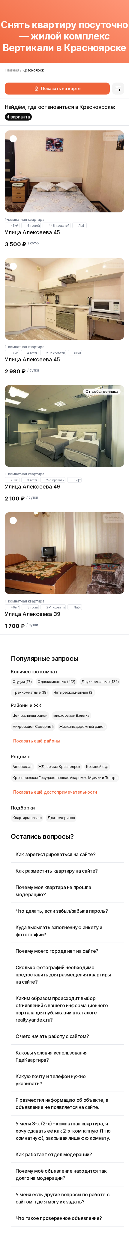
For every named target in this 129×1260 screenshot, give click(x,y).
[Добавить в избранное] (13, 138)
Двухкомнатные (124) (99, 681)
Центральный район (30, 715)
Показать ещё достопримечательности (55, 792)
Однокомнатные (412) (56, 681)
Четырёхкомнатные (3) (74, 692)
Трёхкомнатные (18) (30, 692)
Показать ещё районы (36, 740)
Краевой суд (97, 766)
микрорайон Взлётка (71, 715)
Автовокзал (22, 766)
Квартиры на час (27, 817)
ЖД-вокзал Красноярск (59, 766)
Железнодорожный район (82, 726)
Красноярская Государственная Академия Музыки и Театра (65, 777)
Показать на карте (61, 88)
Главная (12, 70)
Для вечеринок (61, 817)
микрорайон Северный (33, 726)
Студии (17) (22, 681)
